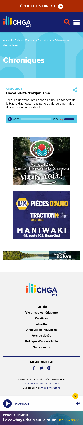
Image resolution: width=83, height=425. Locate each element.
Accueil (7, 40)
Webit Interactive (50, 387)
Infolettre (41, 324)
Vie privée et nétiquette (41, 312)
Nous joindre (41, 347)
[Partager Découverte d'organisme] (75, 90)
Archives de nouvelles (41, 330)
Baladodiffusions (25, 40)
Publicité (41, 307)
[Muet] (61, 119)
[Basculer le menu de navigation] (76, 22)
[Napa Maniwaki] (41, 215)
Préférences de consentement (41, 383)
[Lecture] (10, 119)
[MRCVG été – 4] (41, 255)
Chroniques (45, 40)
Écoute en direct (38, 6)
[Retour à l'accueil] (32, 22)
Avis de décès (41, 336)
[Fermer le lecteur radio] (75, 396)
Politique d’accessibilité (41, 341)
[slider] (69, 119)
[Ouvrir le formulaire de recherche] (67, 22)
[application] (41, 119)
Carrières (41, 318)
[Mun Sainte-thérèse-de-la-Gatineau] (41, 161)
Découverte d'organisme (28, 93)
